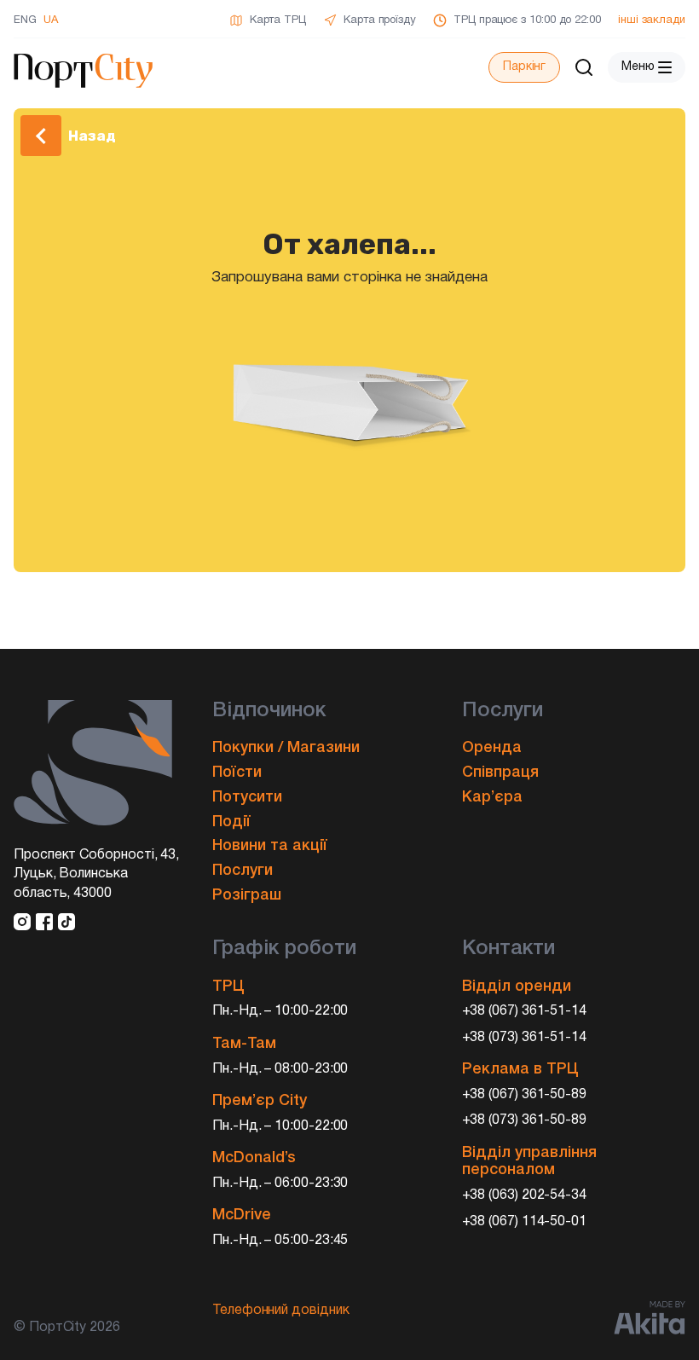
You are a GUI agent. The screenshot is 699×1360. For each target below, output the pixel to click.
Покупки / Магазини (286, 748)
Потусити (247, 797)
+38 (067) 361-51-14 (524, 1011)
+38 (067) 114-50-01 (524, 1222)
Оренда (492, 748)
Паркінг (524, 66)
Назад (92, 135)
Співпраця (500, 772)
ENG (25, 20)
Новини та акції (269, 846)
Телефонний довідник (281, 1311)
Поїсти (237, 772)
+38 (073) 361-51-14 (524, 1038)
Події (231, 822)
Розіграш (246, 895)
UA (50, 20)
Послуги (242, 870)
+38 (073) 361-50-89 (524, 1120)
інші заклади (651, 20)
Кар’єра (492, 797)
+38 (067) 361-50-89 (524, 1095)
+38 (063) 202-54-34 (524, 1195)
